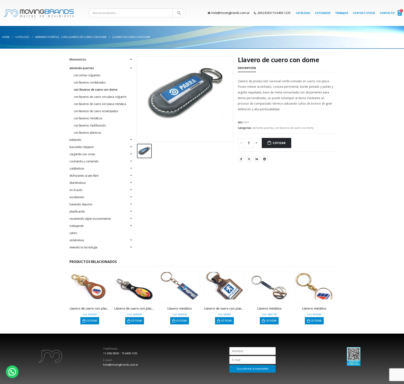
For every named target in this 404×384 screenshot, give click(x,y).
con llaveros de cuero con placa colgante (100, 97)
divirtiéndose (77, 183)
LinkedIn (257, 159)
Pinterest (264, 159)
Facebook (241, 159)
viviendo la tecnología (83, 247)
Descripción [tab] (247, 68)
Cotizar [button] (91, 320)
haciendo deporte (80, 204)
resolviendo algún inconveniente (90, 219)
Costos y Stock (364, 13)
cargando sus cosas (82, 154)
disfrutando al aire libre (84, 176)
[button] (12, 371)
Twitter (249, 159)
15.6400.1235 (281, 13)
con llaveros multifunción (90, 125)
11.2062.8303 (111, 353)
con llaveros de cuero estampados (96, 111)
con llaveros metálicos (88, 118)
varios (73, 233)
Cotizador (322, 13)
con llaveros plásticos (87, 133)
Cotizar (279, 143)
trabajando (76, 226)
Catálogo (303, 13)
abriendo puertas (263, 128)
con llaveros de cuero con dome (294, 128)
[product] (89, 285)
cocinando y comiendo (84, 161)
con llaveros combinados (90, 82)
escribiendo (76, 197)
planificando (77, 211)
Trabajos (341, 13)
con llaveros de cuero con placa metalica (100, 104)
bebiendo (75, 140)
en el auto (75, 190)
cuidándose (76, 168)
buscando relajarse (81, 147)
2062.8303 (264, 13)
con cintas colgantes (87, 75)
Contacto (387, 13)
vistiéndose (76, 240)
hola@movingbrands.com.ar (230, 13)
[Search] (179, 13)
